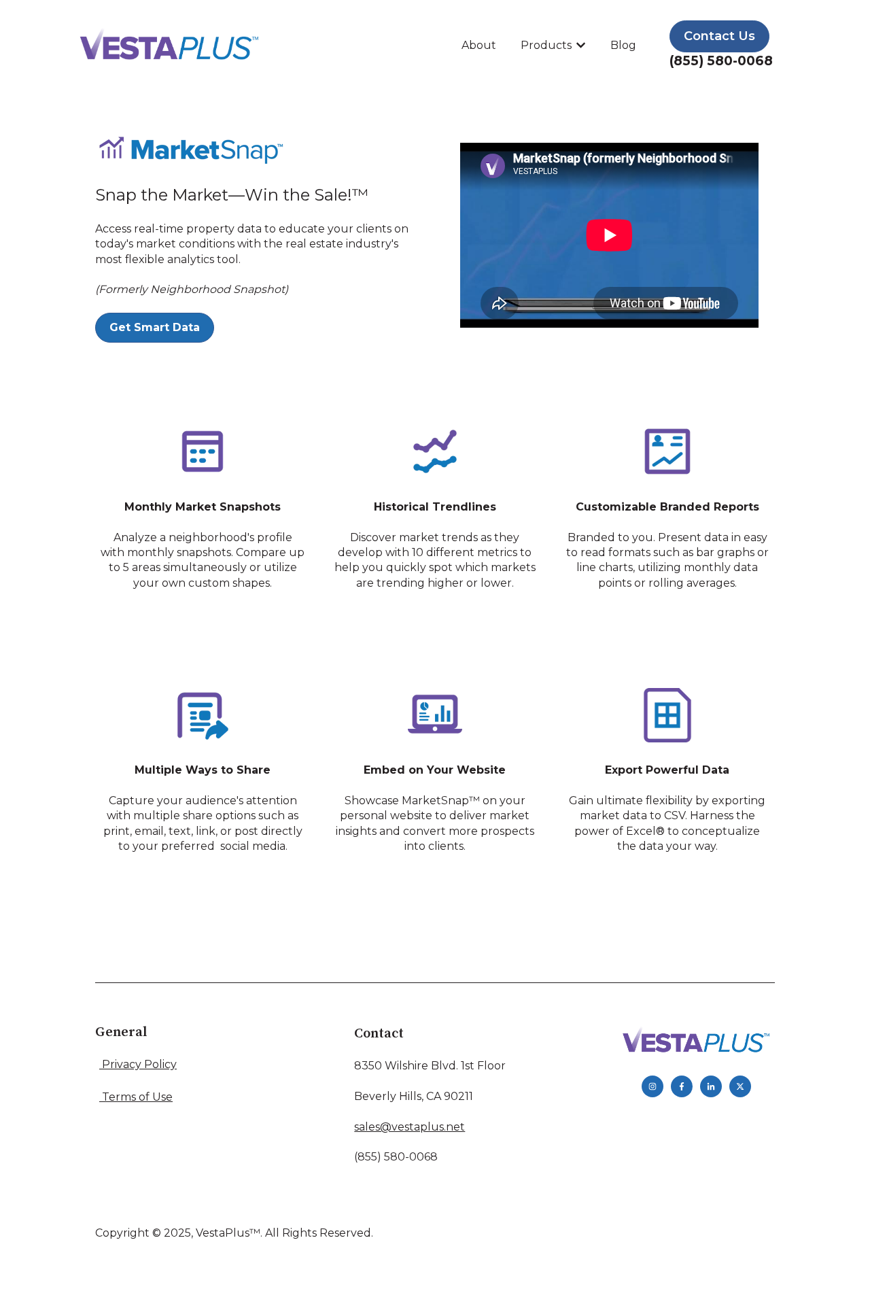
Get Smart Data (154, 327)
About (479, 45)
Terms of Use (137, 1096)
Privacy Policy (139, 1064)
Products (546, 45)
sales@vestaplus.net (409, 1126)
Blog (623, 45)
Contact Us (719, 36)
